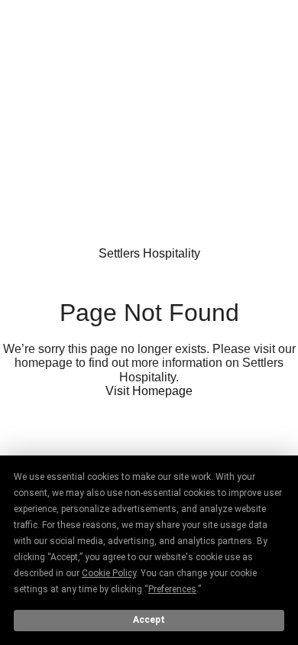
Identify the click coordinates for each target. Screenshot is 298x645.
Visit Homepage (149, 390)
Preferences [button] (172, 589)
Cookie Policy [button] (109, 573)
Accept (149, 619)
